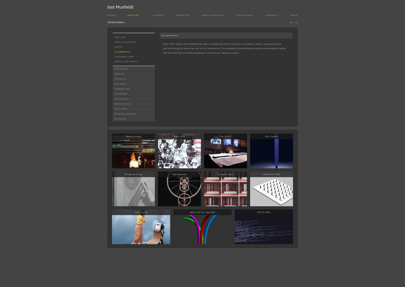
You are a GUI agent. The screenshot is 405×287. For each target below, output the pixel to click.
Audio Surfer (120, 109)
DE (297, 22)
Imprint (294, 15)
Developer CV (272, 15)
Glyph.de (111, 15)
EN (291, 22)
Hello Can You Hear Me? (125, 114)
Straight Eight (121, 99)
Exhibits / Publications (212, 15)
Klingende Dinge (122, 89)
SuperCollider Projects (126, 61)
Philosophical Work (124, 57)
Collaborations (122, 52)
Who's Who (119, 74)
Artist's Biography (244, 15)
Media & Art (133, 15)
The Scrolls (120, 79)
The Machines (120, 94)
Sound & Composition (124, 42)
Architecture (182, 15)
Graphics (118, 47)
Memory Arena (121, 69)
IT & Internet (157, 15)
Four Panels (120, 84)
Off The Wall (120, 119)
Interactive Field (122, 104)
